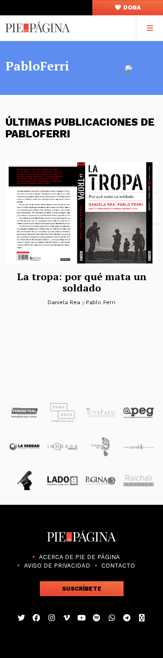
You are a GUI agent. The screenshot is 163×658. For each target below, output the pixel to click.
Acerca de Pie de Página (79, 557)
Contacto (118, 565)
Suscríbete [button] (81, 588)
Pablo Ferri (100, 302)
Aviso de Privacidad (57, 565)
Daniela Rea (64, 302)
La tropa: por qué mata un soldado (82, 282)
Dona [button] (131, 7)
